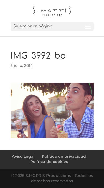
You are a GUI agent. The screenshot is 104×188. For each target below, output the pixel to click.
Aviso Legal (23, 156)
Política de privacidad (64, 156)
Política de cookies (49, 161)
